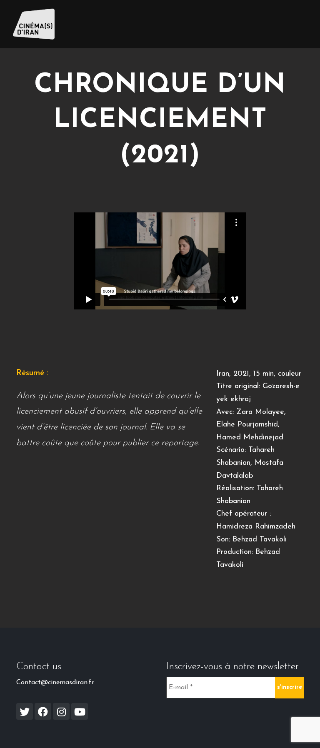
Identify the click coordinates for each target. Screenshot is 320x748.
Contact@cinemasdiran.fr (55, 682)
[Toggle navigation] (295, 24)
